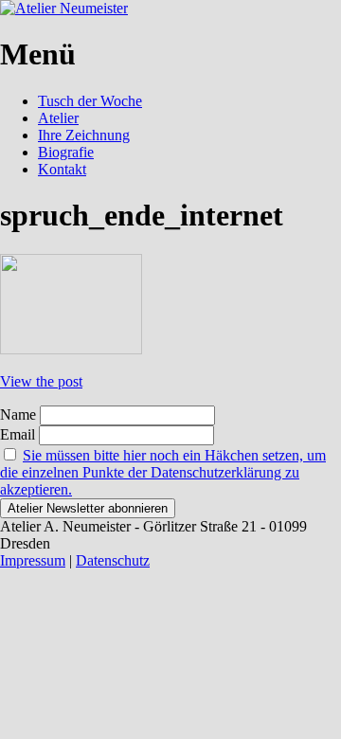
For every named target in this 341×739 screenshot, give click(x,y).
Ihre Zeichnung (84, 135)
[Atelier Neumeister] (64, 8)
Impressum (32, 560)
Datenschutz (113, 560)
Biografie (66, 152)
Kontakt (62, 169)
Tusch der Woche (90, 101)
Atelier (58, 118)
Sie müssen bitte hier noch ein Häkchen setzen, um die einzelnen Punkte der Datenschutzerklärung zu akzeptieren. (163, 472)
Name (18, 414)
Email (17, 434)
